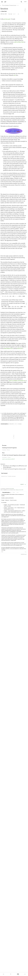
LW (5, 2)
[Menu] (2, 1)
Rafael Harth (4, 11)
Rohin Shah (21, 42)
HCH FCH (19, 349)
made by (16, 42)
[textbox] (13, 478)
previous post (7, 19)
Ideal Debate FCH (8, 349)
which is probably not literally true (17, 381)
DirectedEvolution (6, 492)
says (15, 75)
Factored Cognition (9, 5)
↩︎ (23, 420)
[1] (9, 149)
